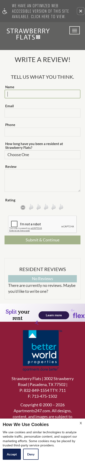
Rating (10, 200)
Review (11, 167)
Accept (12, 454)
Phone (10, 125)
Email (9, 106)
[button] (80, 11)
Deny (30, 454)
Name (9, 87)
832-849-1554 (45, 390)
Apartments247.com (32, 411)
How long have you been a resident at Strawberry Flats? (34, 146)
